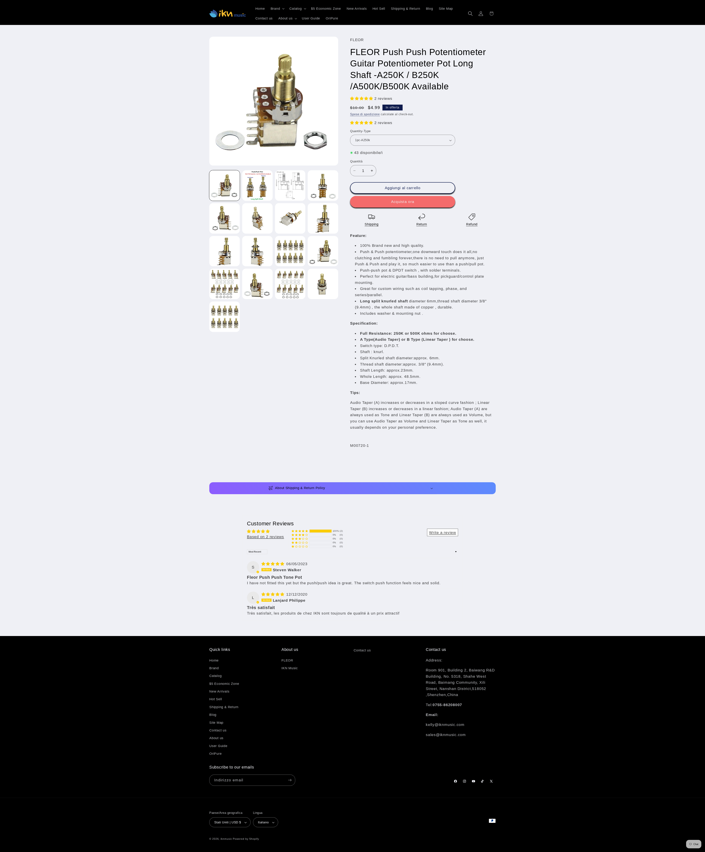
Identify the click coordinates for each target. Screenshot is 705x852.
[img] (273, 564)
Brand (214, 668)
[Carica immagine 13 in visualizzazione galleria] (224, 284)
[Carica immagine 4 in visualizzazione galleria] (323, 185)
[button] (277, 9)
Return (421, 224)
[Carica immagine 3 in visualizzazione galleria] (290, 185)
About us (216, 738)
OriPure (215, 753)
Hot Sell (215, 699)
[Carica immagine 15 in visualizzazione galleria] (290, 284)
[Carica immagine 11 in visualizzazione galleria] (290, 251)
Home (214, 660)
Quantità (356, 161)
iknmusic (226, 838)
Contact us (218, 730)
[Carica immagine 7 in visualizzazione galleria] (290, 218)
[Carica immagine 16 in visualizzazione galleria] (323, 284)
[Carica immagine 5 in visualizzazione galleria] (224, 218)
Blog (212, 714)
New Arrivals (219, 691)
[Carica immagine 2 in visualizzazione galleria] (257, 185)
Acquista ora (402, 202)
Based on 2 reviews (265, 537)
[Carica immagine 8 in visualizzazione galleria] (323, 218)
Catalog (215, 675)
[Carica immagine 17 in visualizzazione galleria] (224, 316)
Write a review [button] (442, 532)
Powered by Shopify (246, 838)
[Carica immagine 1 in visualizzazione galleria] (224, 185)
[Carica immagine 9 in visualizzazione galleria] (224, 251)
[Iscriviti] (290, 780)
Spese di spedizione (365, 114)
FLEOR (287, 660)
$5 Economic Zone (224, 683)
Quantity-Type (360, 131)
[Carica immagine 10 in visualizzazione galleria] (257, 251)
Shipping (372, 224)
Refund (472, 224)
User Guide (218, 746)
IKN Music (289, 668)
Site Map (216, 722)
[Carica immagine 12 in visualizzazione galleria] (323, 251)
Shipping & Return (223, 707)
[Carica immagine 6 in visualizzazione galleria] (257, 218)
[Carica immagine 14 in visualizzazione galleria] (257, 284)
